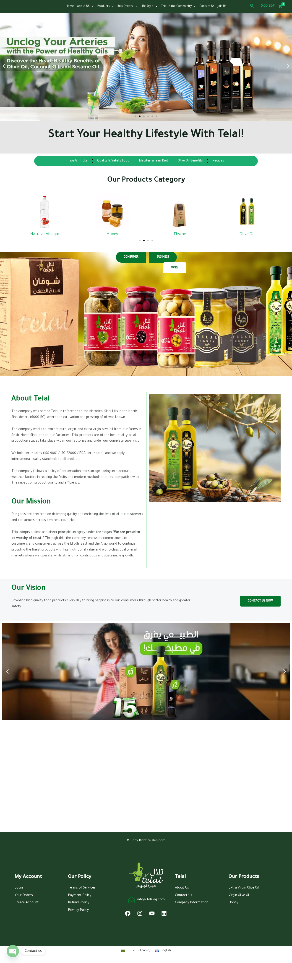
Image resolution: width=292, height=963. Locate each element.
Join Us (222, 6)
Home (70, 6)
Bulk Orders (125, 6)
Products (103, 6)
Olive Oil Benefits (190, 161)
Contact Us (206, 6)
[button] (252, 6)
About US (83, 6)
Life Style (147, 6)
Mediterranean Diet (153, 161)
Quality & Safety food (113, 161)
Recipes (218, 161)
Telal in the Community (176, 6)
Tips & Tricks (78, 161)
